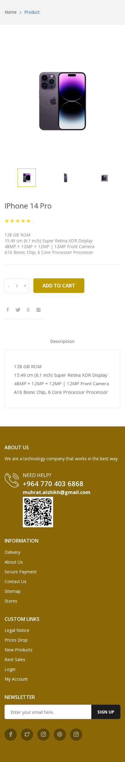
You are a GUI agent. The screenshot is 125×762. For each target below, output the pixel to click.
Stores (11, 601)
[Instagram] (40, 309)
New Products (18, 650)
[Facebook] (9, 309)
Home (11, 12)
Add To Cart (58, 285)
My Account (16, 679)
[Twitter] (19, 309)
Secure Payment (21, 572)
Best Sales (15, 659)
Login (10, 669)
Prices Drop (16, 640)
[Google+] (29, 309)
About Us (14, 562)
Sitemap (13, 591)
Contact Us (15, 581)
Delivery (12, 552)
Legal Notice (17, 630)
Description (62, 341)
